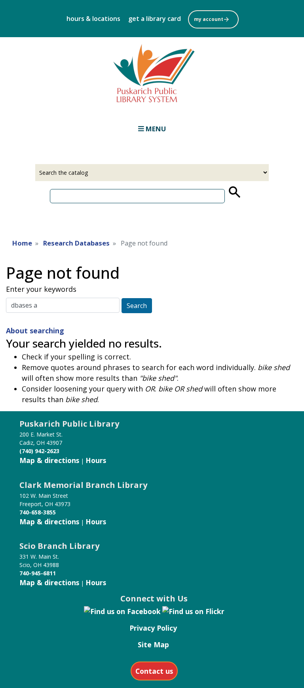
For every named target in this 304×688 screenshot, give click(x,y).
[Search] (234, 192)
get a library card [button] (154, 18)
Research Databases (76, 243)
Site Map (153, 644)
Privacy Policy (153, 628)
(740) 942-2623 (39, 451)
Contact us (154, 671)
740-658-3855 (37, 512)
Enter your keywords (41, 289)
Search (137, 305)
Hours (96, 460)
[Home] (152, 71)
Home (22, 243)
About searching (35, 330)
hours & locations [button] (93, 18)
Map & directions (49, 460)
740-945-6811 (37, 573)
